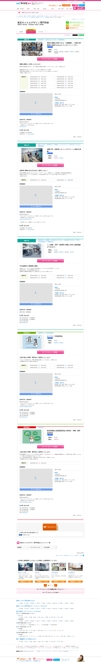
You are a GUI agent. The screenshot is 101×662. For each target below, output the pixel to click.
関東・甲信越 (20, 8)
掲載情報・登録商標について (72, 646)
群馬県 (32, 603)
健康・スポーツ (71, 636)
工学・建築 (32, 630)
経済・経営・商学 (24, 630)
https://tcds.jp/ (23, 126)
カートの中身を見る (66, 5)
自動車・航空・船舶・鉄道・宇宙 (46, 636)
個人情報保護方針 (66, 651)
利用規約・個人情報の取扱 (31, 646)
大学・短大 (22, 624)
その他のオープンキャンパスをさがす (78, 19)
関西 (28, 8)
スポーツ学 (60, 630)
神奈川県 (55, 603)
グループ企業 (59, 651)
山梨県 (66, 603)
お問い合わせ (20, 646)
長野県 (72, 603)
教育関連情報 (54, 624)
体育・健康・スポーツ (42, 630)
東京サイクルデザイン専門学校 (51, 16)
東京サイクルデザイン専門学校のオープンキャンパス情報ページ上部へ (69, 555)
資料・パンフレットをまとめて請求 (71, 647)
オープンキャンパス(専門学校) (29, 17)
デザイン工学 (53, 630)
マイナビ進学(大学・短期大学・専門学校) (23, 16)
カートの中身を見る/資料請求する (24, 660)
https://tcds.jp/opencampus (26, 219)
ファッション (33, 636)
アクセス (42, 651)
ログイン (82, 5)
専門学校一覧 (34, 16)
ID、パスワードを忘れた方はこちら (66, 660)
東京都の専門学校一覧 (41, 16)
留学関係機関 (45, 624)
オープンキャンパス (19, 17)
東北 (53, 8)
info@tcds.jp (25, 322)
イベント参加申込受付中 (74, 25)
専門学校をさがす (32, 647)
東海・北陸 (36, 8)
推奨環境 (42, 646)
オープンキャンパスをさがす (45, 647)
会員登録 (75, 5)
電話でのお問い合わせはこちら (76, 22)
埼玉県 (38, 603)
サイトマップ (49, 646)
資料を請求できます (73, 27)
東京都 (55, 49)
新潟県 (61, 603)
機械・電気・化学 (24, 636)
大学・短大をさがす (21, 647)
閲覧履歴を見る (36, 660)
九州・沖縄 (69, 8)
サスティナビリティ (49, 651)
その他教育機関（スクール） (34, 624)
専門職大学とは (57, 647)
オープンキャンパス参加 (49, 59)
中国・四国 (60, 8)
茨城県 (21, 603)
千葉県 (43, 603)
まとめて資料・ (80, 8)
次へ (55, 585)
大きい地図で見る (37, 113)
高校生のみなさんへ (59, 646)
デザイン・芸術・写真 (60, 636)
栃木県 (27, 603)
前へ (45, 585)
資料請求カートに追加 (25, 581)
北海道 (44, 8)
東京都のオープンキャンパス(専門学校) (42, 17)
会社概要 (38, 651)
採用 (54, 651)
